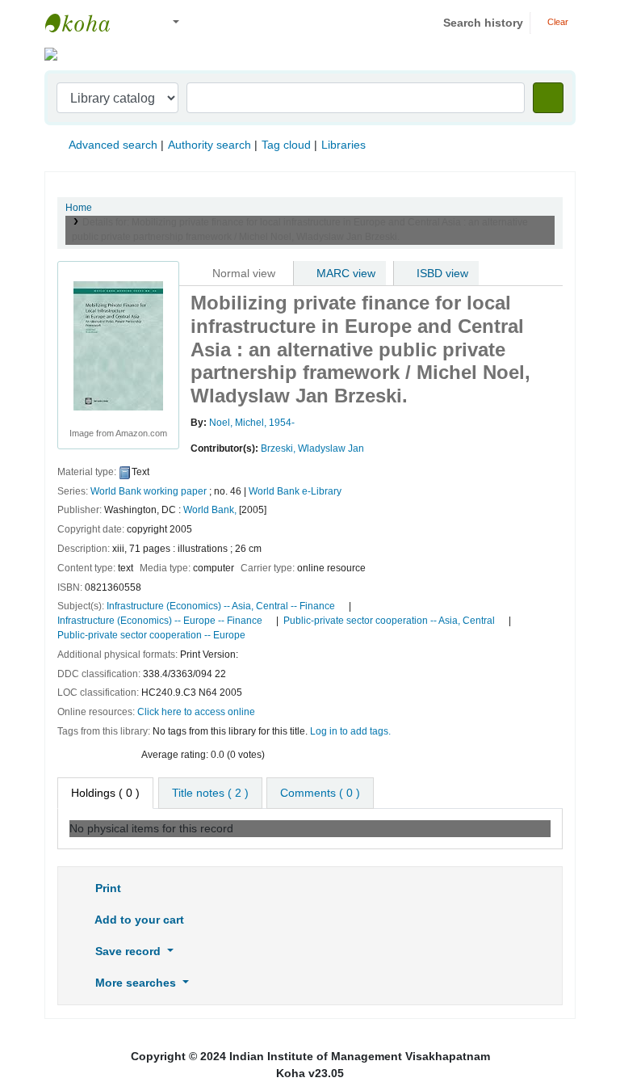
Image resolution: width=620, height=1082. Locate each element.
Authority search (209, 144)
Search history (483, 22)
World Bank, (210, 510)
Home (78, 207)
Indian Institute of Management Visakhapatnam (85, 22)
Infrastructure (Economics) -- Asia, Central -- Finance (221, 606)
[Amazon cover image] (118, 345)
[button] (137, 23)
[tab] (210, 793)
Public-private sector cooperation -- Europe (151, 635)
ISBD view (440, 273)
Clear (556, 22)
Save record (128, 951)
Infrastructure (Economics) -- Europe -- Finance (159, 620)
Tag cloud (286, 144)
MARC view (344, 273)
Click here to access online (196, 712)
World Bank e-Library (295, 491)
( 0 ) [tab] (105, 792)
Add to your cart (138, 919)
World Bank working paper (148, 491)
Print (106, 888)
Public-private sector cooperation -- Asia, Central (389, 620)
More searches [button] (135, 982)
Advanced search (113, 144)
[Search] (548, 97)
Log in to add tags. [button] (350, 731)
